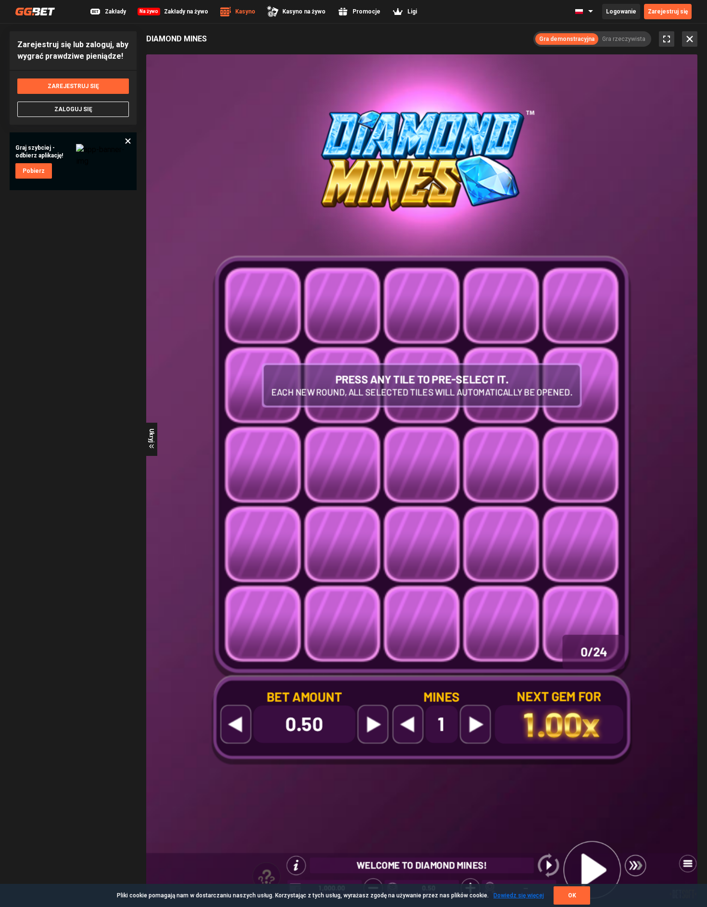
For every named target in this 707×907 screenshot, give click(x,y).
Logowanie (621, 11)
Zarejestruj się (668, 11)
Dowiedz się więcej (518, 895)
